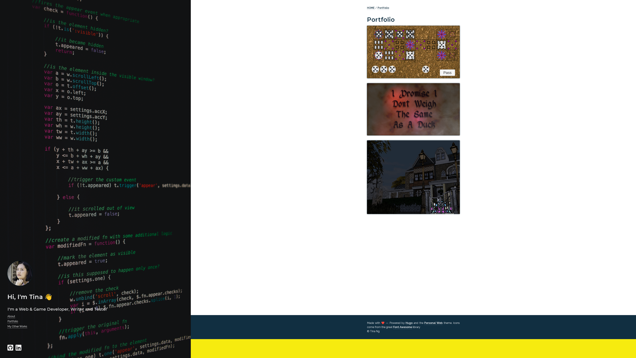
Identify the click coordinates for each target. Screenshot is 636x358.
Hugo (409, 323)
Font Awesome (402, 327)
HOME (371, 7)
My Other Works (17, 326)
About (11, 316)
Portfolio (12, 321)
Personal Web (433, 323)
